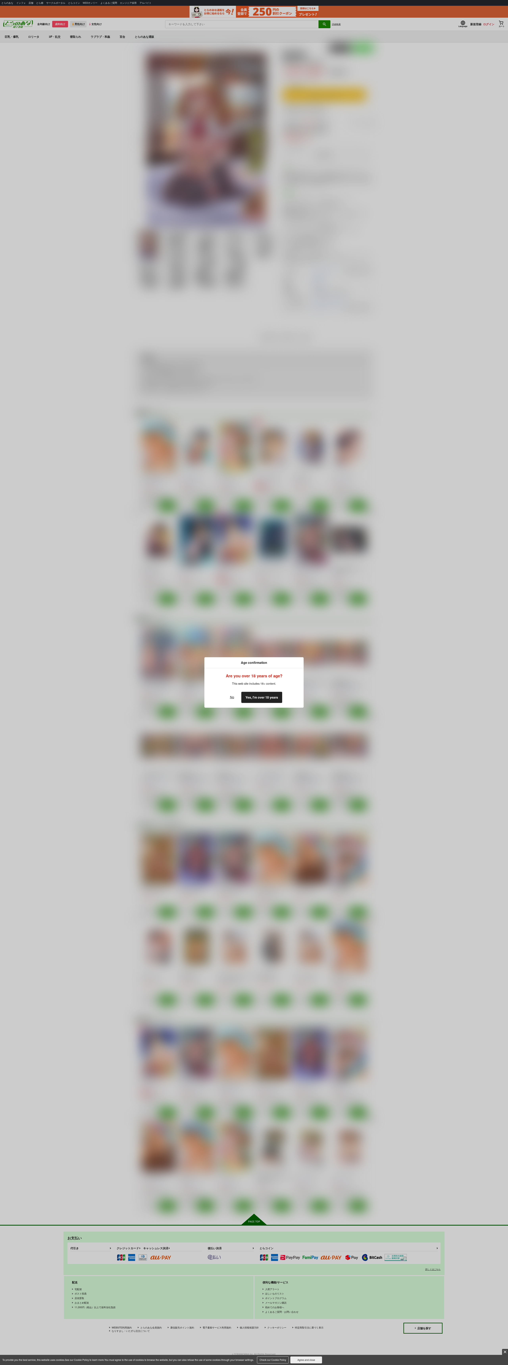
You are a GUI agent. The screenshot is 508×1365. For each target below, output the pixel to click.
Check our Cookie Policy (273, 1359)
